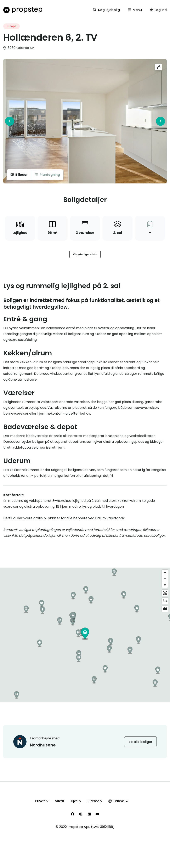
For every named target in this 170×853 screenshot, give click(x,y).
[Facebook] (72, 814)
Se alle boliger (140, 741)
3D (165, 600)
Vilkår (59, 801)
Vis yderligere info (85, 254)
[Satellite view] (165, 609)
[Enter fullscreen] (165, 593)
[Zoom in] (165, 573)
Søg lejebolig (109, 9)
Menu (137, 9)
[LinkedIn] (89, 814)
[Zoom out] (165, 579)
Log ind (161, 9)
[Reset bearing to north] (165, 585)
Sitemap (94, 801)
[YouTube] (97, 814)
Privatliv (41, 801)
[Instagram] (81, 814)
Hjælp (76, 801)
